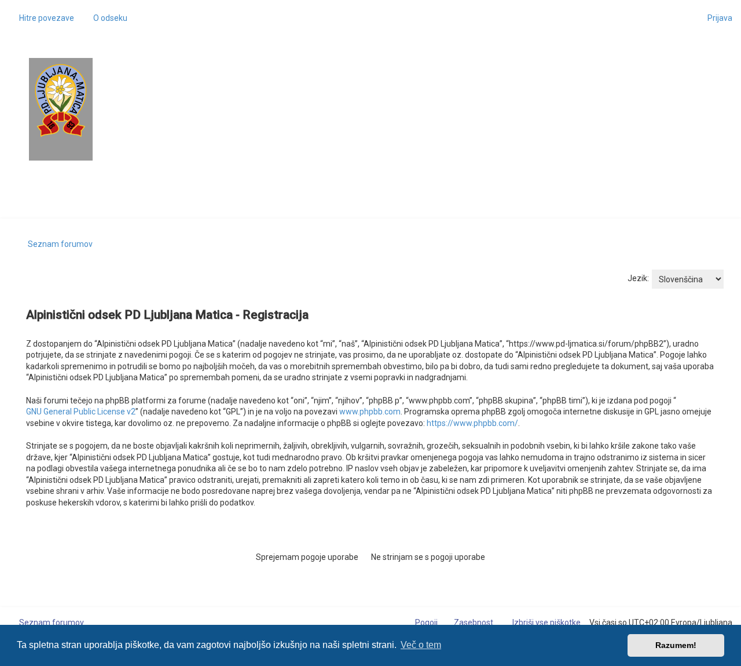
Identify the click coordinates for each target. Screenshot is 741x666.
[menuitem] (105, 18)
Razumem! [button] (675, 645)
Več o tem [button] (421, 645)
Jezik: (638, 278)
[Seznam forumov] (61, 100)
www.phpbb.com (370, 411)
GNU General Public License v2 (80, 411)
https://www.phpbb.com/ (472, 423)
